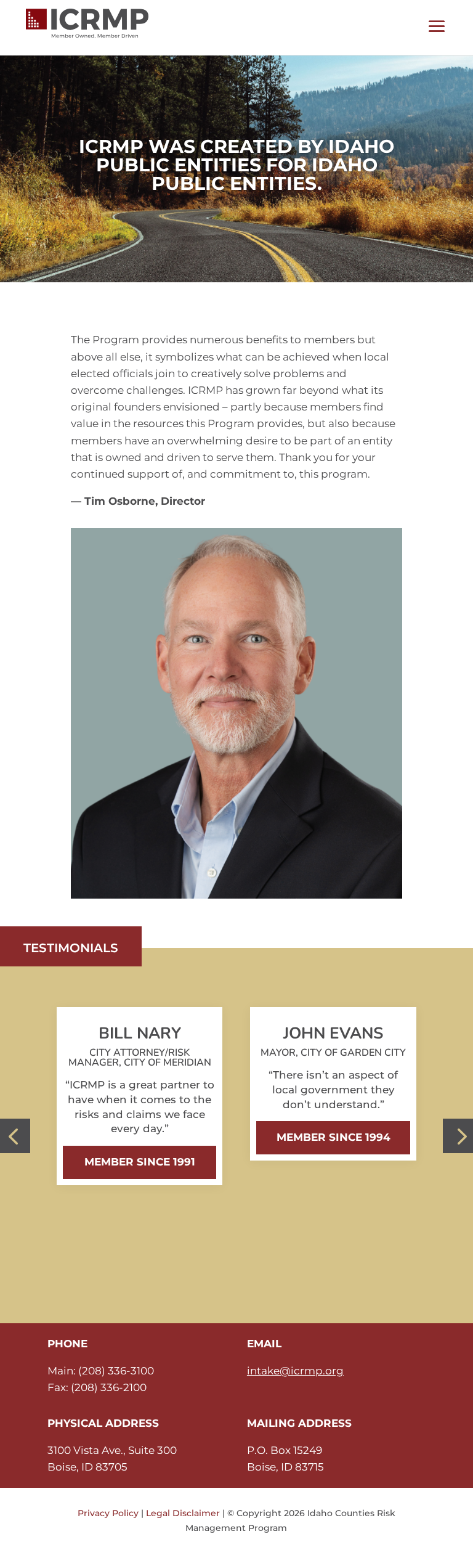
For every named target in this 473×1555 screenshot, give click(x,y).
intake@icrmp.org (295, 1371)
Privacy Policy (108, 1513)
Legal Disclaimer (183, 1513)
